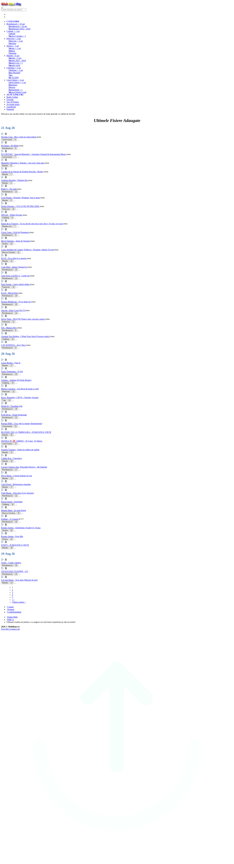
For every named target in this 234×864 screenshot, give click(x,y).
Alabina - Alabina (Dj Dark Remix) (16, 380)
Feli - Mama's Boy (9, 328)
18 (11, 548)
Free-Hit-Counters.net (10, 629)
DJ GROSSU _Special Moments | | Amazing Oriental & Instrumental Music (33, 154)
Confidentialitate (14, 612)
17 (11, 366)
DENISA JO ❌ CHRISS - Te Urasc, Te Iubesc (21, 441)
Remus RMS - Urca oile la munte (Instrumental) (21, 423)
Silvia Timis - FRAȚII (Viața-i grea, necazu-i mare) (23, 319)
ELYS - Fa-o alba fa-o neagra (14, 258)
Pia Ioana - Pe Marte (10, 145)
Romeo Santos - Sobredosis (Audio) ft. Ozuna (20, 528)
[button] (4, 134)
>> (13, 600)
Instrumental (7, 157)
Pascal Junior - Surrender (11, 502)
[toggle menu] (2, 7)
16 (16, 313)
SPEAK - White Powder (12, 215)
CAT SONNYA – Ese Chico (13, 345)
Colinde (12, 34)
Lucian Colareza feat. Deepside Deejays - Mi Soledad (24, 467)
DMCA (10, 619)
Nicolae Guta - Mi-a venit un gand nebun (19, 137)
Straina (15, 48)
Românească (18, 26)
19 (16, 409)
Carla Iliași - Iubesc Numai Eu (14, 267)
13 (16, 270)
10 (13, 209)
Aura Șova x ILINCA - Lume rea (15, 276)
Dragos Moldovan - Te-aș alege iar (16, 302)
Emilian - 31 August (10, 519)
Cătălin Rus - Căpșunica (11, 458)
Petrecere (16, 41)
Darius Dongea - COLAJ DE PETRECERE (20, 206)
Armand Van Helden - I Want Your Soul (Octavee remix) (25, 336)
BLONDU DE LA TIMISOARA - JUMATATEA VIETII (26, 432)
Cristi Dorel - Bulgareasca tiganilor (16, 484)
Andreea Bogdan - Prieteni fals (14, 180)
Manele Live (7, 226)
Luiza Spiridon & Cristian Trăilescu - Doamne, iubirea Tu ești (27, 250)
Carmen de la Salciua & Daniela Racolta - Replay (22, 171)
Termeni (10, 609)
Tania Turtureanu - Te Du (12, 371)
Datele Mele (12, 617)
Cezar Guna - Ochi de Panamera (15, 232)
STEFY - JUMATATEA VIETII (15, 545)
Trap (4, 400)
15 (16, 304)
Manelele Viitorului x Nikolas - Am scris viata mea (23, 163)
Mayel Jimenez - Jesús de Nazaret (15, 241)
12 (11, 261)
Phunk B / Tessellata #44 (11, 406)
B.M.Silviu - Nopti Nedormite (14, 415)
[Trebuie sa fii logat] (18, 140)
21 (16, 418)
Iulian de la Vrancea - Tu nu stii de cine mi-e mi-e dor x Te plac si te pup (32, 224)
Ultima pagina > (19, 602)
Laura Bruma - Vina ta (10, 363)
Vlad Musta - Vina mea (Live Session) (17, 493)
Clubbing (16, 70)
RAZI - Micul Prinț (9, 293)
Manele (15, 58)
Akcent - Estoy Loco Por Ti (13, 310)
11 (16, 192)
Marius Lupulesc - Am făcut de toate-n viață (20, 389)
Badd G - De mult (9, 189)
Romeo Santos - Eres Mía (12, 536)
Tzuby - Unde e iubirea (11, 563)
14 (16, 296)
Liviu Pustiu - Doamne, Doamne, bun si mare (20, 197)
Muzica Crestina (8, 252)
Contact (10, 607)
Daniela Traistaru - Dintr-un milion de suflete (20, 450)
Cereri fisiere (17, 82)
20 (16, 374)
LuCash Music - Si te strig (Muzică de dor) (19, 580)
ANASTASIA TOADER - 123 (14, 571)
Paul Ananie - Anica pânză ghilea (15, 284)
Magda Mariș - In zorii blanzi (13, 510)
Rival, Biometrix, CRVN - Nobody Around (19, 397)
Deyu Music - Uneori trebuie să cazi (16, 476)
